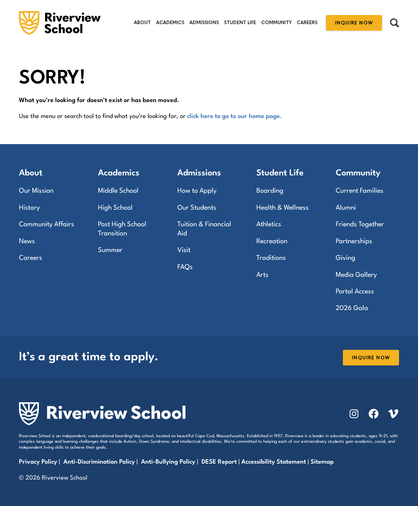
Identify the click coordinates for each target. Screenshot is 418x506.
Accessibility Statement (273, 462)
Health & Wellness (282, 208)
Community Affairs (46, 224)
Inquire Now (354, 23)
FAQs (185, 267)
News (27, 241)
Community (276, 22)
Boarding (269, 191)
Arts (262, 275)
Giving (345, 258)
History (29, 208)
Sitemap (322, 462)
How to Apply (197, 191)
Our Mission (36, 191)
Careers (307, 22)
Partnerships (354, 241)
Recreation (271, 241)
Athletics (268, 224)
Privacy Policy (38, 462)
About (142, 22)
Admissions (204, 22)
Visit (183, 250)
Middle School (118, 191)
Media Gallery (356, 275)
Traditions (271, 258)
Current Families (359, 191)
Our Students (196, 208)
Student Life (240, 22)
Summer (110, 250)
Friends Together (360, 224)
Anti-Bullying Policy (168, 462)
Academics (170, 22)
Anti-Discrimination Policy (99, 462)
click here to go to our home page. (234, 116)
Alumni (346, 208)
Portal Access (355, 292)
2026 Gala (352, 308)
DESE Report (219, 462)
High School (115, 208)
